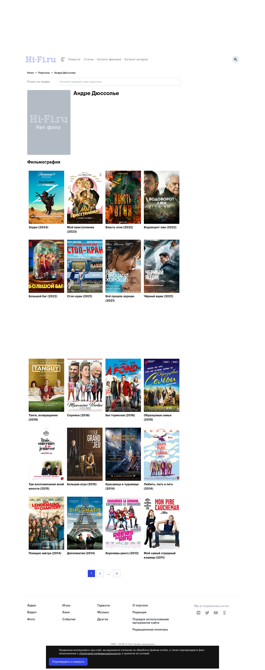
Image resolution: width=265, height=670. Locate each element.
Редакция (139, 612)
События (68, 619)
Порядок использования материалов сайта (150, 621)
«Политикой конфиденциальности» (100, 653)
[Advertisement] (104, 331)
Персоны (44, 72)
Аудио (31, 605)
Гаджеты (103, 605)
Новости (74, 59)
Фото (31, 619)
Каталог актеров (136, 59)
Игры (66, 605)
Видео (31, 612)
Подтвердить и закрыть (68, 661)
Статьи (89, 59)
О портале (140, 605)
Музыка (103, 612)
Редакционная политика (150, 629)
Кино (30, 72)
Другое (102, 619)
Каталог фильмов (109, 59)
